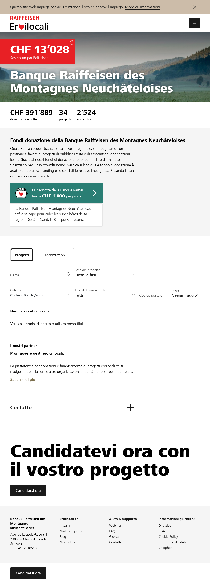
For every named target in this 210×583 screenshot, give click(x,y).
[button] (194, 23)
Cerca (14, 275)
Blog (63, 537)
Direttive (165, 525)
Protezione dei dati (172, 542)
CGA (162, 531)
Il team (65, 525)
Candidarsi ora (28, 490)
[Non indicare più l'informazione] (194, 7)
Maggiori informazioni (142, 7)
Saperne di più (22, 379)
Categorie (17, 290)
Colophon (165, 548)
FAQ (112, 531)
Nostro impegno (71, 531)
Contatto (115, 542)
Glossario (115, 537)
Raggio (176, 290)
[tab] (21, 254)
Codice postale (150, 295)
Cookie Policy (168, 537)
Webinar (115, 525)
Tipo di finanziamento (90, 290)
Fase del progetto (87, 270)
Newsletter (67, 542)
